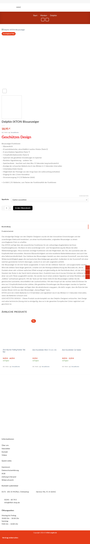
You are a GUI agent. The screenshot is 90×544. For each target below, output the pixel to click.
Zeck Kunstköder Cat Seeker (71, 350)
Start (35, 16)
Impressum (6, 467)
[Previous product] (47, 19)
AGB (3, 473)
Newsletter (6, 449)
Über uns (5, 445)
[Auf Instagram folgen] (45, 401)
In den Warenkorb (22, 208)
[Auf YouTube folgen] (49, 401)
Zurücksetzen (83, 196)
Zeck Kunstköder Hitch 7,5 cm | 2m (44, 350)
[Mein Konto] (59, 7)
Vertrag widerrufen (10, 538)
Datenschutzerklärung (10, 470)
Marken (43, 16)
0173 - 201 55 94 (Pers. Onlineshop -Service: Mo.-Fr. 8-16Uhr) (29, 492)
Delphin (53, 16)
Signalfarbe (5, 199)
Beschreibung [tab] (6, 226)
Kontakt (5, 452)
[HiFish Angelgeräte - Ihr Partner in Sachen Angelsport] (45, 7)
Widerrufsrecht (8, 480)
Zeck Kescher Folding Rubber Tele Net (14, 351)
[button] (17, 7)
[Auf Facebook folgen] (41, 401)
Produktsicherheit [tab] (7, 231)
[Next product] (43, 19)
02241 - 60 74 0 (10, 500)
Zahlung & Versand (9, 477)
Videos (4, 455)
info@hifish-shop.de (12, 502)
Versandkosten (15, 132)
